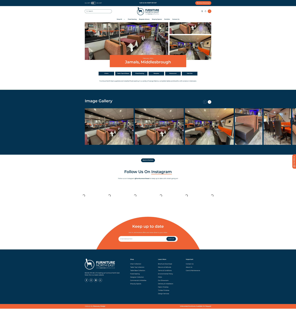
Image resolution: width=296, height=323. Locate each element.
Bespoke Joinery (144, 19)
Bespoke (156, 73)
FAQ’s (160, 277)
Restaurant (173, 73)
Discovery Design (99, 306)
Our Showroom (163, 280)
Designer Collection (137, 277)
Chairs (106, 73)
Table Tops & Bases (123, 73)
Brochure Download (203, 3)
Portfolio (167, 19)
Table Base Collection (137, 270)
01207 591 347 (152, 3)
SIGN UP (171, 239)
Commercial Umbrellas (138, 280)
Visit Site (189, 73)
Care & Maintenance (193, 270)
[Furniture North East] (148, 11)
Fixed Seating (132, 19)
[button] (209, 102)
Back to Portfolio (148, 160)
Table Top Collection (137, 267)
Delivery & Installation (165, 284)
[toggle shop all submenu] (124, 19)
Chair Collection (135, 264)
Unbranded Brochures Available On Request (195, 306)
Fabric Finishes (163, 287)
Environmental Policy (165, 274)
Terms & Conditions (165, 270)
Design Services (163, 294)
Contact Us (175, 19)
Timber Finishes (163, 290)
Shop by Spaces (157, 19)
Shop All (119, 19)
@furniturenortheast (142, 178)
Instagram (161, 172)
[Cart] (205, 11)
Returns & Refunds (164, 267)
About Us (189, 267)
